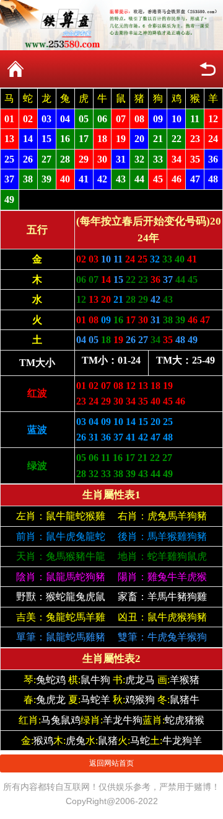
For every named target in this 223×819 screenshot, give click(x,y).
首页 (15, 69)
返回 (207, 69)
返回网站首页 (111, 763)
